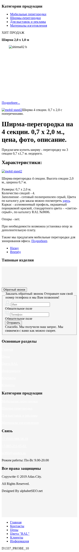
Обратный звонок (14, 289)
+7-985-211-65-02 (14, 446)
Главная (7, 349)
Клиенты (8, 385)
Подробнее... (11, 102)
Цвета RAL (10, 363)
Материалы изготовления (28, 25)
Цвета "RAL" (19, 533)
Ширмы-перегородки (25, 18)
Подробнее (39, 241)
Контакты (9, 378)
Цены (6, 356)
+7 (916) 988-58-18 (15, 439)
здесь (66, 200)
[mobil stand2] (12, 110)
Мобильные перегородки (28, 14)
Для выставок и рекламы (28, 21)
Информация (11, 371)
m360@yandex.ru (14, 453)
